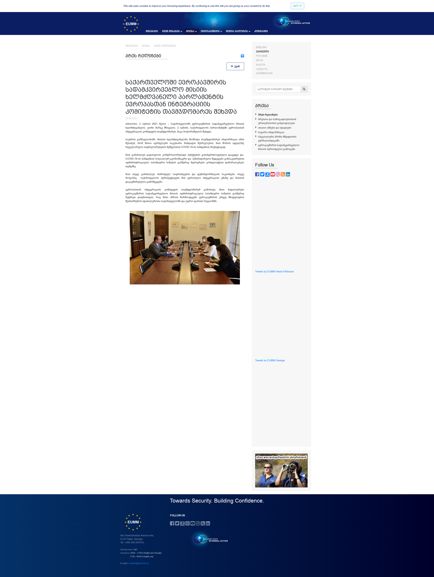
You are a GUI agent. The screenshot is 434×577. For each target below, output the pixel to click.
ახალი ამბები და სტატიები (274, 127)
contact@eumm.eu (139, 563)
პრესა (190, 31)
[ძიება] (304, 89)
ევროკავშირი (210, 31)
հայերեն (262, 69)
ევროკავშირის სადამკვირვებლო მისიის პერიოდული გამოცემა (278, 147)
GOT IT (297, 6)
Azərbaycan (264, 73)
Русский (261, 56)
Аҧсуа (260, 64)
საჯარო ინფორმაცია (271, 132)
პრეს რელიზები (165, 45)
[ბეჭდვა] (242, 56)
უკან (236, 66)
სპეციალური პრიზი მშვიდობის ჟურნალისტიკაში (277, 138)
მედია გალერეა (237, 31)
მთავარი (152, 31)
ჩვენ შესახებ (171, 31)
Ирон (259, 60)
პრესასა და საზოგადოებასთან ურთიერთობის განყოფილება (277, 121)
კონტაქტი (261, 31)
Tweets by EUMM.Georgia (270, 360)
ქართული (262, 51)
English (261, 47)
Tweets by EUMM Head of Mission (274, 271)
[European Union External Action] (209, 539)
